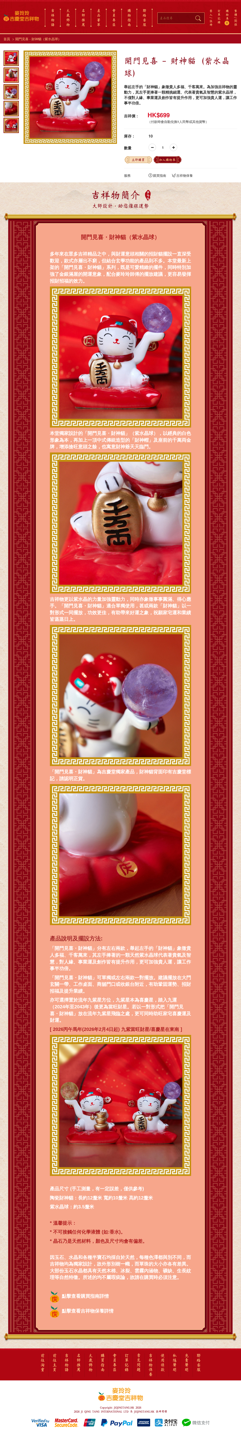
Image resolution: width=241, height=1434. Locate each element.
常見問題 (139, 1362)
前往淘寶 (42, 1362)
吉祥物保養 (184, 175)
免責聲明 (187, 1362)
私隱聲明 (175, 1362)
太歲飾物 (68, 17)
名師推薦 (83, 17)
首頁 (7, 38)
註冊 (211, 23)
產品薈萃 (98, 17)
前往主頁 (54, 1362)
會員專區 (114, 17)
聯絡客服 (144, 17)
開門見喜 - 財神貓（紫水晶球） (38, 38)
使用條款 (163, 1362)
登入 (211, 12)
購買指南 (159, 175)
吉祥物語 (53, 17)
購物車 (227, 17)
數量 (128, 147)
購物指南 (129, 17)
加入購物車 (167, 159)
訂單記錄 (219, 16)
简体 (235, 22)
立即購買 (138, 159)
